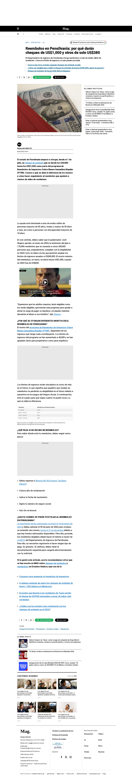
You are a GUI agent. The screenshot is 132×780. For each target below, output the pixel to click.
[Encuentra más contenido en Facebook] (19, 77)
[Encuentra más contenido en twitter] (24, 77)
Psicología (69, 34)
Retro (100, 746)
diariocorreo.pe (82, 774)
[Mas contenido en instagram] (70, 757)
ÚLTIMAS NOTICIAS (93, 88)
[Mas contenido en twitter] (66, 757)
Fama (86, 746)
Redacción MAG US (24, 148)
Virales (86, 752)
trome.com (70, 774)
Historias (87, 758)
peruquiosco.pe (95, 774)
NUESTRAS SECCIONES (90, 730)
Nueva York (61, 34)
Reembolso (65, 629)
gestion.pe (50, 774)
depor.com (60, 774)
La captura (98, 34)
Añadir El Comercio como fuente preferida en (88, 42)
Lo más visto (24, 637)
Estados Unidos (53, 629)
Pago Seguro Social (87, 34)
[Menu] (19, 29)
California (47, 34)
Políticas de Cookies (59, 739)
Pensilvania (40, 629)
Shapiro (57, 314)
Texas (54, 34)
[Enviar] (18, 34)
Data (100, 740)
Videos (100, 734)
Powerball (77, 34)
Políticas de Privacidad (60, 735)
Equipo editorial (25, 737)
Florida (41, 34)
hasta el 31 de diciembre (52, 530)
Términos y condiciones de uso (62, 731)
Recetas (101, 752)
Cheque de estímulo (26, 629)
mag (104, 774)
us (85, 740)
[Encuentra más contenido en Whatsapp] (29, 77)
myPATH (21, 540)
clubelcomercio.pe (38, 774)
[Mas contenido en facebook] (61, 757)
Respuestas (88, 734)
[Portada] (25, 735)
